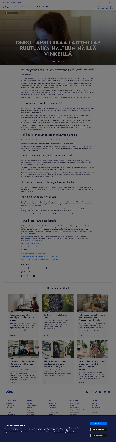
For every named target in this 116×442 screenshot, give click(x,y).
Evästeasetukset (98, 435)
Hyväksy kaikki (98, 423)
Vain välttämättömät (98, 429)
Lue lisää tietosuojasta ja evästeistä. (65, 432)
